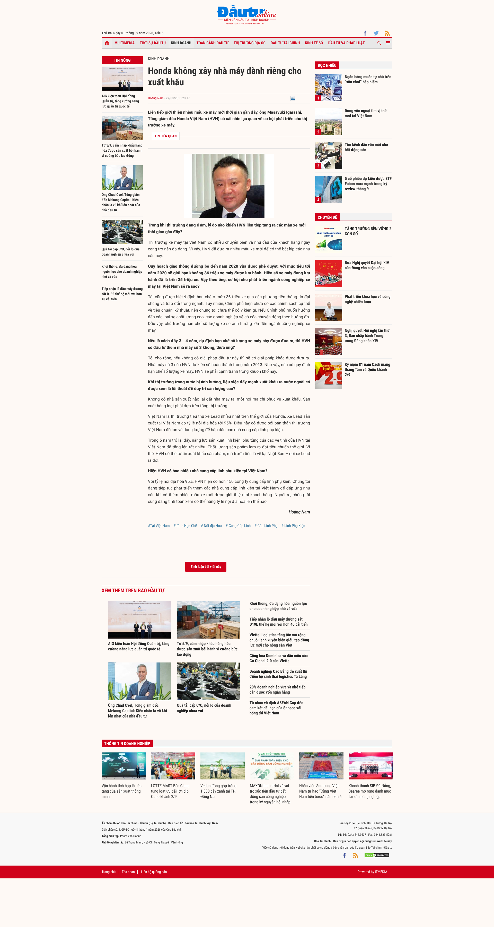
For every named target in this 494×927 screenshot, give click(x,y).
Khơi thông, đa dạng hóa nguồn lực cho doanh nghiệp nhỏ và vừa (122, 272)
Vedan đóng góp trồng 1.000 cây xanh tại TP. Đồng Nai (218, 791)
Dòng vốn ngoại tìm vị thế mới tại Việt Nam (365, 113)
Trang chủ (109, 872)
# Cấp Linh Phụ (266, 525)
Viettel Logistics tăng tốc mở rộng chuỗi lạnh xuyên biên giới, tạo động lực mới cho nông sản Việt (279, 640)
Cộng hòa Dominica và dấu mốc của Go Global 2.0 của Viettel (279, 658)
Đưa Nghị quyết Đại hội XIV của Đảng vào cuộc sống (367, 265)
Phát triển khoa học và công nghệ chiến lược (368, 299)
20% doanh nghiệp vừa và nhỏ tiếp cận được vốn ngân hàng (277, 690)
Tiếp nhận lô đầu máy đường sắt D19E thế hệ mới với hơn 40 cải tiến (122, 294)
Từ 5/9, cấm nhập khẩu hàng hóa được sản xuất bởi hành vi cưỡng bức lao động (122, 150)
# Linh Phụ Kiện (293, 525)
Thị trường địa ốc (250, 43)
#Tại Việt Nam (159, 525)
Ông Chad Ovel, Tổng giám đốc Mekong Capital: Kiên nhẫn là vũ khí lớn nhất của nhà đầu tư (137, 711)
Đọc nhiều (327, 65)
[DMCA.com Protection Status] (377, 855)
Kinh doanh (181, 43)
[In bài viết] (292, 98)
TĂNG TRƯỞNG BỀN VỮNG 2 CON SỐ (368, 231)
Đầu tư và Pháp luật (346, 43)
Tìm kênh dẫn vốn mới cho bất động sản (366, 147)
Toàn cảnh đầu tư (213, 43)
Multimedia (124, 43)
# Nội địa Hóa (211, 525)
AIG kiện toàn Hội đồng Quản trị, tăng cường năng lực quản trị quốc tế (120, 101)
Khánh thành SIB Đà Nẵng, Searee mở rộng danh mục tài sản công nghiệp (370, 791)
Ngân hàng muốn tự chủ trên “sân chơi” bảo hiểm (368, 79)
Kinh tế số (314, 43)
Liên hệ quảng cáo (154, 872)
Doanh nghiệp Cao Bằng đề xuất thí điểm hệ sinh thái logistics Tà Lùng (278, 674)
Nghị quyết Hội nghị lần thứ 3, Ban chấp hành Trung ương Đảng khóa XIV (367, 335)
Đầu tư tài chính (285, 43)
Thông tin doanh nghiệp (127, 743)
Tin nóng (122, 60)
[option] (123, 775)
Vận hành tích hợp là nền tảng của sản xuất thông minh (122, 791)
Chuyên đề (327, 217)
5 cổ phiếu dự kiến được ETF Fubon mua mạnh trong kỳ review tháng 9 (368, 183)
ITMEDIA (381, 872)
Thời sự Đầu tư (153, 43)
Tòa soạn (128, 872)
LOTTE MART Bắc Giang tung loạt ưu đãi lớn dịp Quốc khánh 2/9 (170, 791)
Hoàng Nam (156, 98)
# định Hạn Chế (185, 525)
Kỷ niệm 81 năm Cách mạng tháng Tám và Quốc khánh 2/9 (367, 369)
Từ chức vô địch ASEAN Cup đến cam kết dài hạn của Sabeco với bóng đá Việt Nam (276, 707)
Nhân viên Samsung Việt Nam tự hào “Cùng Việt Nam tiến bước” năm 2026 (320, 791)
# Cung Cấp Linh (238, 525)
